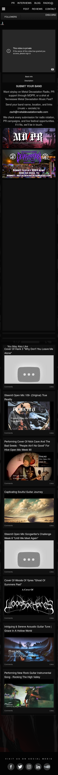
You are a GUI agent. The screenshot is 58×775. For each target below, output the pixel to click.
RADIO (46, 3)
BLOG (37, 3)
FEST (26, 9)
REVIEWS (37, 9)
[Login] (51, 3)
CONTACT (50, 9)
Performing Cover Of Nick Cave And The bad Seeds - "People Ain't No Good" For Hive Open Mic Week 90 (27, 445)
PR (13, 3)
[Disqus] (28, 218)
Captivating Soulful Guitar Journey (23, 492)
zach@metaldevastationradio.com (29, 112)
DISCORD (50, 14)
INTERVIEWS (24, 3)
